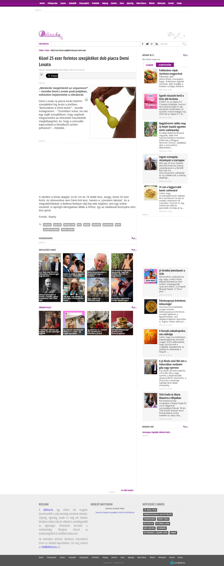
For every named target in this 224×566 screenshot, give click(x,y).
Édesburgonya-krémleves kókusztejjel (172, 302)
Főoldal (41, 50)
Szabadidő (72, 3)
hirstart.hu (99, 512)
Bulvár (42, 3)
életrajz (148, 524)
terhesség (149, 519)
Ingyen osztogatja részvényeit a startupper (172, 158)
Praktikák (95, 3)
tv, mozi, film (150, 510)
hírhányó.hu (130, 512)
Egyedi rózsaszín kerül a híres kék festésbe (171, 97)
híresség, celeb (69, 224)
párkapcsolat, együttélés (158, 514)
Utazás (179, 3)
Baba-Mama (141, 3)
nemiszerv (47, 224)
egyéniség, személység (156, 533)
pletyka (86, 224)
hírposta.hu (107, 512)
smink (173, 533)
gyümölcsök (162, 524)
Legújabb (149, 65)
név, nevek (149, 528)
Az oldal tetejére (127, 490)
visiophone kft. (118, 563)
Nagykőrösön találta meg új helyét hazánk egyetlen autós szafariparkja (172, 127)
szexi (79, 224)
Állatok (151, 3)
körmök (162, 528)
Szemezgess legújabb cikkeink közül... (157, 432)
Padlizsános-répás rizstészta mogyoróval (170, 72)
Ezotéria (114, 3)
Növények (161, 3)
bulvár (118, 224)
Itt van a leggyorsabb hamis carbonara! (170, 188)
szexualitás (96, 224)
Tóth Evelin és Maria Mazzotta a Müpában (170, 396)
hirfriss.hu (122, 512)
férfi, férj (163, 519)
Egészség (130, 3)
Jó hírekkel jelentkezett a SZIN (172, 272)
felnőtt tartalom (68, 229)
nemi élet (57, 224)
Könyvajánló (84, 3)
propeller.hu (115, 512)
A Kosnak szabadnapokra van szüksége (172, 332)
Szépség (105, 3)
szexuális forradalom (51, 229)
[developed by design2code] (177, 563)
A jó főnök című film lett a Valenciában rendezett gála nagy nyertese (173, 364)
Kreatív (171, 3)
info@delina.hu (49, 547)
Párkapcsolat (52, 3)
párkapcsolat (108, 224)
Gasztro (63, 3)
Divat (122, 3)
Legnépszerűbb (165, 65)
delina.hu (48, 510)
